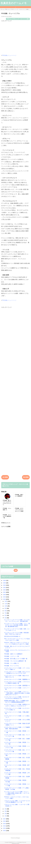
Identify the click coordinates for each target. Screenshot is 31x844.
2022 (4, 590)
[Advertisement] (15, 37)
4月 (6, 809)
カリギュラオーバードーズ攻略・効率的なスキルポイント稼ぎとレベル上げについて (17, 705)
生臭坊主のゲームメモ (14, 3)
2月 (6, 813)
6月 (6, 615)
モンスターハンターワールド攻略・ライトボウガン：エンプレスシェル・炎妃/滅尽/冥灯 (17, 620)
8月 (6, 610)
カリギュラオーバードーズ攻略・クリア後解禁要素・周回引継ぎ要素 (17, 728)
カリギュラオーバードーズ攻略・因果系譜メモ (17, 685)
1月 (6, 816)
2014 (4, 826)
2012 (4, 830)
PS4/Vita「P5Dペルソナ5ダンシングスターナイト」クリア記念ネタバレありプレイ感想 (16, 643)
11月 (6, 603)
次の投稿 (5, 477)
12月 (6, 601)
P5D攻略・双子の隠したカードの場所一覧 (15, 658)
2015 (4, 823)
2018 (4, 599)
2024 (4, 585)
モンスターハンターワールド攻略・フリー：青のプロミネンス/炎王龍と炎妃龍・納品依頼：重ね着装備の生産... (17, 625)
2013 (4, 828)
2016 (4, 821)
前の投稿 (25, 477)
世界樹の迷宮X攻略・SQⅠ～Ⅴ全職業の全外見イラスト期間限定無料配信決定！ (16, 701)
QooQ (18, 843)
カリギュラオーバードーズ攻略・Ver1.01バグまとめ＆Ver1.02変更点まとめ (16, 697)
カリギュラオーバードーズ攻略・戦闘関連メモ (17, 679)
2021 (4, 592)
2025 (4, 583)
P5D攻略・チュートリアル (11, 665)
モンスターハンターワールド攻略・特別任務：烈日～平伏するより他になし (17, 633)
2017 (4, 819)
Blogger (18, 837)
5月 (6, 617)
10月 (6, 606)
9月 (6, 608)
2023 (4, 587)
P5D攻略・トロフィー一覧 (11, 656)
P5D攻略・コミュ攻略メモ (11, 663)
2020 (4, 594)
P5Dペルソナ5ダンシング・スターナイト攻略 (18, 18)
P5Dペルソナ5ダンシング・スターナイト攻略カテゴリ (15, 485)
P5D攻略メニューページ (9, 55)
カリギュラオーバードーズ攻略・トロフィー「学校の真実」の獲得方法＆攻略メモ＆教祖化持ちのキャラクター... (17, 693)
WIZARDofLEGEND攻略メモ (12, 636)
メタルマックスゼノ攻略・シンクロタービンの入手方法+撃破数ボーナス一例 (17, 801)
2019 (4, 597)
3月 (6, 811)
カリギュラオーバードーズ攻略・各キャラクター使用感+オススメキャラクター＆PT (17, 672)
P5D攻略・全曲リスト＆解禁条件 (13, 654)
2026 (4, 580)
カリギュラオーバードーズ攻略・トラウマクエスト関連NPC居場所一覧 (17, 682)
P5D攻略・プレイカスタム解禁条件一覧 (15, 661)
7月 (6, 613)
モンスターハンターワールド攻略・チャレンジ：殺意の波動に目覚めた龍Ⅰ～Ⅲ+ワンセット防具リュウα (16, 793)
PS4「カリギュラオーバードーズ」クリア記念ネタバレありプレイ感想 (17, 639)
